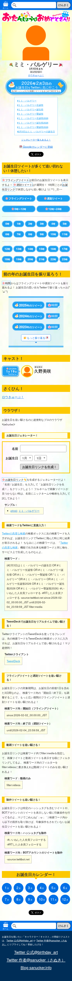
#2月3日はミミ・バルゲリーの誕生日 (36, 131)
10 (53, 234)
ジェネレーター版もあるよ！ (36, 139)
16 (53, 249)
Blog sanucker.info (36, 967)
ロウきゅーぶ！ (36, 75)
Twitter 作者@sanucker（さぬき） (36, 960)
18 (7, 259)
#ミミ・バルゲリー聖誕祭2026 (32, 127)
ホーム (5, 7)
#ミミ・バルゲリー (27, 100)
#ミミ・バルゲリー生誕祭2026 (32, 118)
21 (41, 259)
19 (18, 259)
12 (7, 249)
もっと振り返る (36, 338)
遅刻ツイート (55, 198)
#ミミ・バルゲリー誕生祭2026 (32, 122)
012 (20, 209)
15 (41, 249)
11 (64, 234)
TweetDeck (13, 661)
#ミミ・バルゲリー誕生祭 (30, 109)
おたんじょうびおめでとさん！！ (36, 16)
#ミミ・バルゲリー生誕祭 (30, 105)
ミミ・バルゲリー (24, 511)
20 (30, 259)
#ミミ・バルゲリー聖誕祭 (30, 113)
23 (64, 259)
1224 (55, 209)
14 (30, 249)
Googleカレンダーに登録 (37, 146)
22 (53, 259)
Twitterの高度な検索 (13, 533)
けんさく (63, 5)
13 (18, 249)
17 (64, 249)
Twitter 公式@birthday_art (19, 940)
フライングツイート (20, 198)
